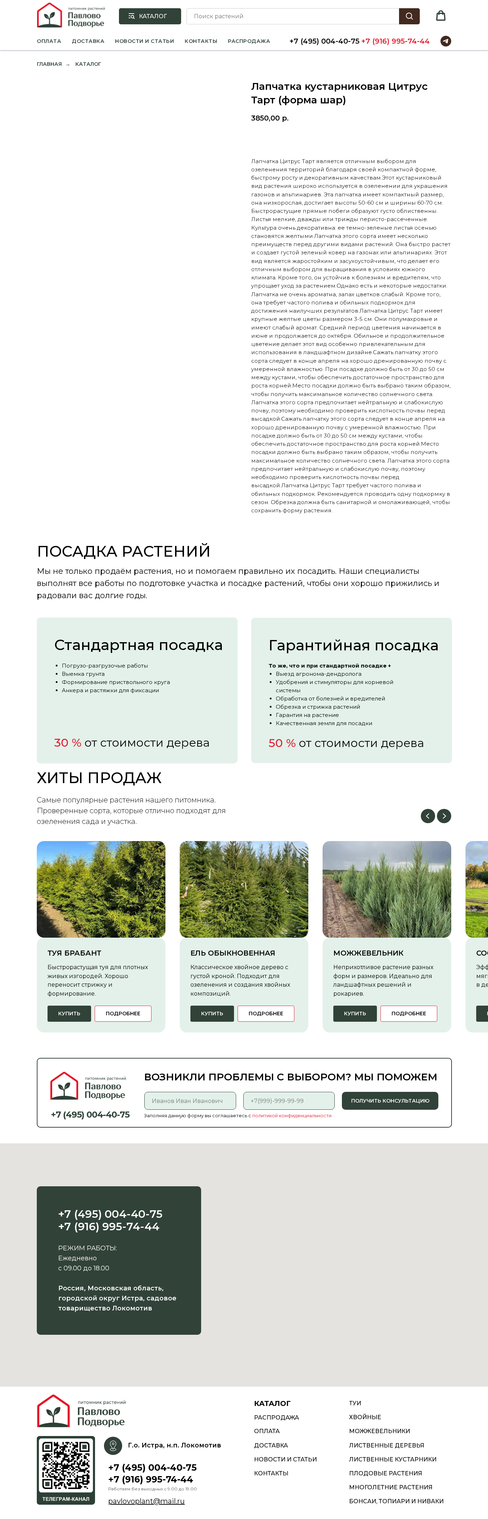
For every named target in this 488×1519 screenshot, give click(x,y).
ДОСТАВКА (88, 41)
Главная (49, 64)
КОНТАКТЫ (201, 41)
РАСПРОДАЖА (249, 41)
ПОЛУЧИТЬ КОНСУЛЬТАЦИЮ (390, 1101)
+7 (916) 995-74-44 (395, 41)
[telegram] (445, 41)
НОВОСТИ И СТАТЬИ (144, 41)
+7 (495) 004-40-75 (324, 41)
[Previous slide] (428, 816)
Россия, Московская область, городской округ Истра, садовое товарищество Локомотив (117, 1298)
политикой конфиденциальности (292, 1115)
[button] (440, 15)
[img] (83, 1411)
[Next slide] (444, 816)
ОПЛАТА (49, 41)
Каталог (88, 64)
